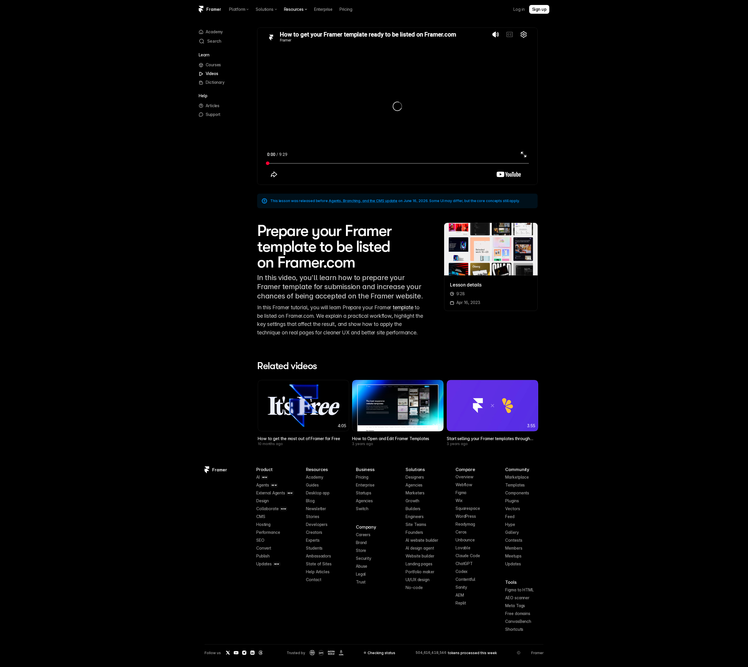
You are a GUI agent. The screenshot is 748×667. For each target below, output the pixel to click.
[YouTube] (236, 652)
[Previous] (267, 397)
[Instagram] (244, 652)
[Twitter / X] (228, 652)
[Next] (527, 397)
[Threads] (260, 652)
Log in (519, 9)
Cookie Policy (42, 655)
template (403, 307)
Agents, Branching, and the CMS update (363, 201)
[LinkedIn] (252, 652)
